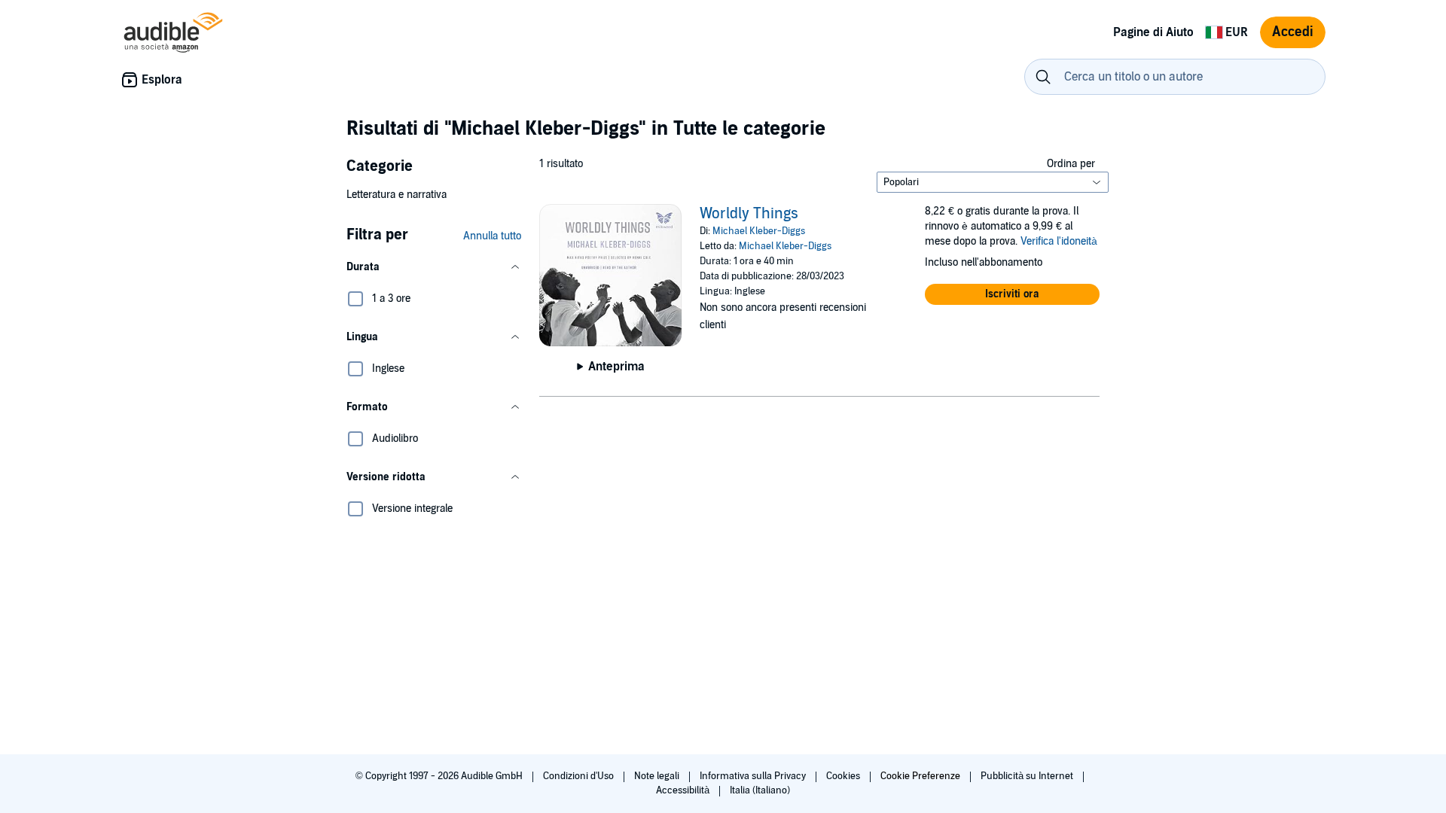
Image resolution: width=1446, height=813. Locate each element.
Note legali (658, 776)
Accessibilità (684, 790)
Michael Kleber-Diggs (758, 231)
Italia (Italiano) (760, 790)
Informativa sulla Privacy (754, 776)
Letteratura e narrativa (396, 194)
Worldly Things (749, 214)
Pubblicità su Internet (1028, 776)
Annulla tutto (492, 236)
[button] (433, 267)
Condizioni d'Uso (579, 776)
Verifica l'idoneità (1058, 241)
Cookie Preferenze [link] (920, 776)
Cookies (844, 776)
